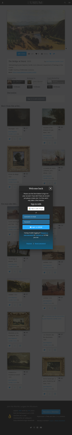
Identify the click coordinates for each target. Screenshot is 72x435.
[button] (36, 208)
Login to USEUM (36, 227)
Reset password (40, 243)
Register (29, 243)
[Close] (50, 188)
